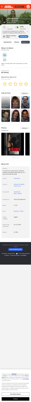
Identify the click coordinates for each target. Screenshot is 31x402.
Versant (14, 374)
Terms (4, 375)
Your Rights (26, 378)
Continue (15, 398)
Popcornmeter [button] (23, 28)
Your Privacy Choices (24, 253)
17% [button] (22, 27)
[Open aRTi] (28, 6)
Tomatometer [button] (10, 28)
